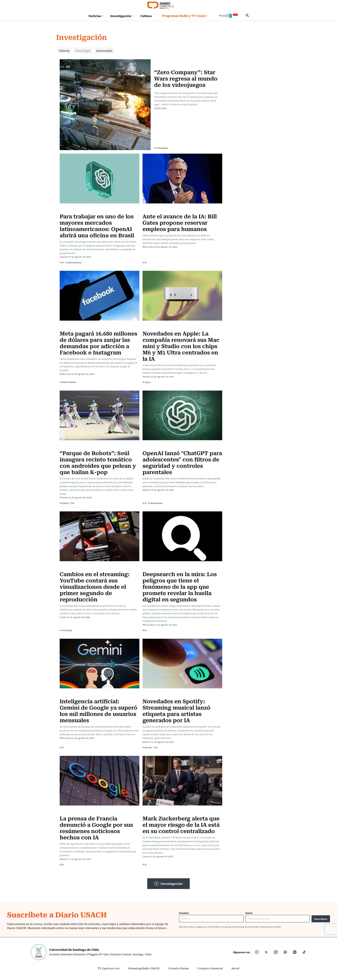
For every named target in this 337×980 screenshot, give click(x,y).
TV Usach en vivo (109, 968)
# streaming (66, 630)
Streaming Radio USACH (143, 968)
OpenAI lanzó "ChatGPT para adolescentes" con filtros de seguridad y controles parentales (182, 462)
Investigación (120, 16)
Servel (235, 968)
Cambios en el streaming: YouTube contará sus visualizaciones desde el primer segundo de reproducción (95, 586)
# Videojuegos (161, 147)
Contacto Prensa (178, 968)
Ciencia (64, 50)
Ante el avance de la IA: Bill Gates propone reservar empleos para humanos (180, 222)
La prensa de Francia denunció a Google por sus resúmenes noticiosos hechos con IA (96, 827)
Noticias (94, 16)
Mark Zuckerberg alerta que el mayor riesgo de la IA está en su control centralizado (181, 824)
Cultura (146, 16)
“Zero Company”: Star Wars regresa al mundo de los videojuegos (185, 78)
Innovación (104, 50)
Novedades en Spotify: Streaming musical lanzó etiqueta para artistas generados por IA (176, 710)
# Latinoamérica (73, 262)
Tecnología (83, 50)
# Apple (146, 382)
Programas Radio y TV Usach (184, 15)
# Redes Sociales (68, 382)
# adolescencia (155, 503)
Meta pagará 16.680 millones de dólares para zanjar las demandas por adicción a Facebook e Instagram (98, 342)
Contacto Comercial (210, 968)
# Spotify (147, 747)
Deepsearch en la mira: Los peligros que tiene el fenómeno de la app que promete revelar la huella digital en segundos (180, 586)
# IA (62, 262)
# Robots (64, 503)
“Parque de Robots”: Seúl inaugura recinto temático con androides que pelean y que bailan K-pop (98, 462)
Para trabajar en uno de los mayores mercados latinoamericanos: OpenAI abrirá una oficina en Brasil (97, 225)
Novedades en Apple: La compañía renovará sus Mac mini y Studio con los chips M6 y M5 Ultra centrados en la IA (181, 346)
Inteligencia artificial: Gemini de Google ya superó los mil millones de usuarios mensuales (98, 710)
